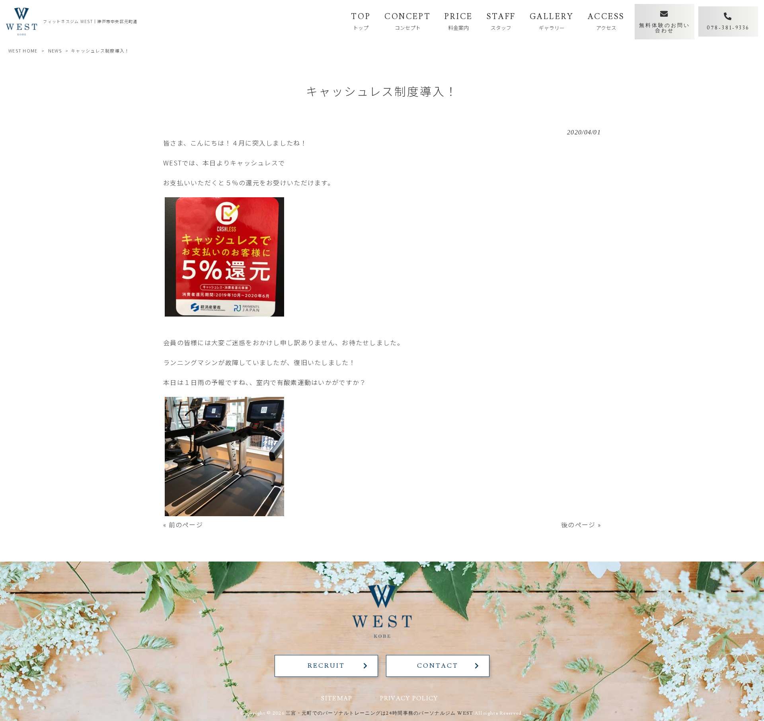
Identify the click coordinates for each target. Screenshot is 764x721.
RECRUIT (326, 666)
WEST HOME (23, 50)
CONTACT (437, 666)
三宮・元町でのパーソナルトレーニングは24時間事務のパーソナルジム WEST (380, 713)
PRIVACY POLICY (409, 698)
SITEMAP (336, 698)
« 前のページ (183, 524)
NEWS (55, 50)
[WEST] (21, 21)
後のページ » (581, 524)
